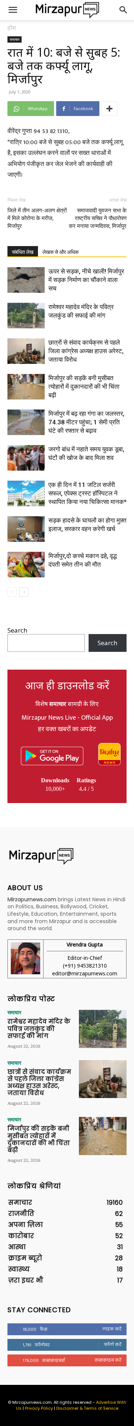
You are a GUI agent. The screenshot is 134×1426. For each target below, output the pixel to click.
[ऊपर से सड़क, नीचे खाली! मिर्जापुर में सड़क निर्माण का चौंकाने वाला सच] (26, 280)
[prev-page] (12, 592)
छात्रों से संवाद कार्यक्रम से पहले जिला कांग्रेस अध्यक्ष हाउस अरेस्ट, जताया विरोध (86, 351)
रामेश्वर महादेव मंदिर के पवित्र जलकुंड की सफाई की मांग (38, 1028)
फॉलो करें (112, 1344)
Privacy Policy (39, 1408)
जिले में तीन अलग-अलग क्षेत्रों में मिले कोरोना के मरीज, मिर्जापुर (37, 218)
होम (11, 28)
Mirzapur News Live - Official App (67, 717)
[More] (109, 108)
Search (17, 630)
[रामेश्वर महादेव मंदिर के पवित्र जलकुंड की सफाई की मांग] (26, 315)
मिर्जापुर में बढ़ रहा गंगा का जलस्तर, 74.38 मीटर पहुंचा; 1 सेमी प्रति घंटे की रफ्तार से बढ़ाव (86, 422)
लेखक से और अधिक (60, 252)
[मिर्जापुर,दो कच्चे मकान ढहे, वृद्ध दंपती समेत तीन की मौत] (26, 564)
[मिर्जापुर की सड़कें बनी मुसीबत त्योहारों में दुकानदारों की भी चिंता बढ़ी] (26, 386)
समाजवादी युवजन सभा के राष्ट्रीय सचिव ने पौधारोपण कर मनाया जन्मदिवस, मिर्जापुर (98, 218)
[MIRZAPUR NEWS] (67, 856)
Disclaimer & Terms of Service (87, 1408)
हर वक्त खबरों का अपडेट (67, 729)
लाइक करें (111, 1329)
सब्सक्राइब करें (108, 1360)
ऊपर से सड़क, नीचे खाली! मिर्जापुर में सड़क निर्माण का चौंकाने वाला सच (86, 280)
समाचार (14, 39)
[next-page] (24, 592)
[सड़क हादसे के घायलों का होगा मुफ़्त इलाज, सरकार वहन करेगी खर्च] (26, 529)
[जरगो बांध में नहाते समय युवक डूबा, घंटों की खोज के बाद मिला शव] (26, 458)
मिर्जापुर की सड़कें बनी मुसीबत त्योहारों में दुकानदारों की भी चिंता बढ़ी (83, 386)
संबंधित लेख (23, 252)
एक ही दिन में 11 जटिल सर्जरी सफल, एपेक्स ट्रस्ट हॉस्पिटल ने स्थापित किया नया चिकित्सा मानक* (87, 493)
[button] (13, 10)
